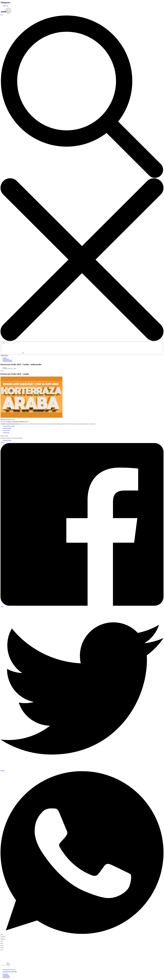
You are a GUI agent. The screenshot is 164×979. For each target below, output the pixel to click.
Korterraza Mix (6, 432)
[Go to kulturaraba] (6, 13)
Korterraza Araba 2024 (5, 419)
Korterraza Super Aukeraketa (9, 426)
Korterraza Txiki (6, 430)
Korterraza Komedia (7, 428)
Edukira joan (5, 5)
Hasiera (4, 367)
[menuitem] (4, 357)
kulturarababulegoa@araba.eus (9, 969)
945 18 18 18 (5, 971)
